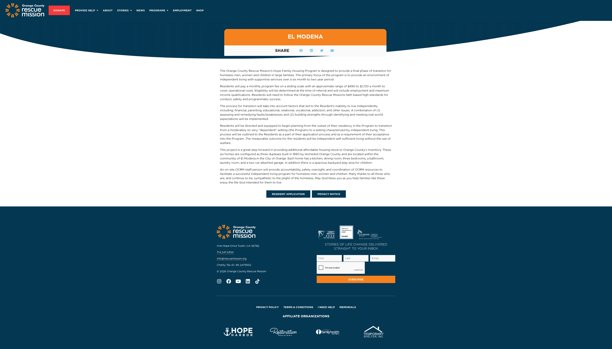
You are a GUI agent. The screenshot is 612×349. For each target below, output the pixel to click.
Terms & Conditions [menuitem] (298, 307)
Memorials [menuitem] (347, 307)
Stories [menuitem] (123, 10)
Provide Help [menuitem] (85, 10)
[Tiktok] (257, 281)
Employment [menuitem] (182, 10)
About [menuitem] (108, 10)
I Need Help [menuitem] (326, 307)
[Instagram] (219, 281)
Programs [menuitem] (157, 10)
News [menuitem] (140, 10)
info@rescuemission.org (232, 258)
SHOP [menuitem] (200, 10)
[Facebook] (228, 281)
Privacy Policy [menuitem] (267, 307)
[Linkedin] (247, 281)
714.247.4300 (225, 252)
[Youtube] (238, 281)
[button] (301, 50)
